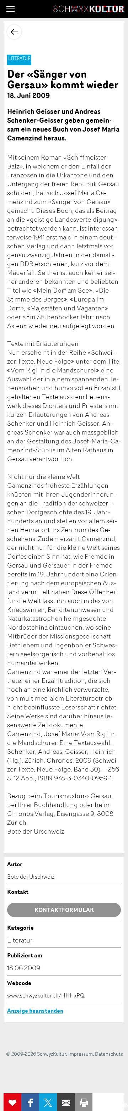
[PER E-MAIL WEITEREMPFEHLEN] (66, 1102)
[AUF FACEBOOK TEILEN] (30, 1102)
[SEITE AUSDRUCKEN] (83, 1102)
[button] (10, 9)
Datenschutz (109, 1053)
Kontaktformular (64, 910)
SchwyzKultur (88, 9)
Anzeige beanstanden (35, 1010)
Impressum (80, 1053)
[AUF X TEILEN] (48, 1102)
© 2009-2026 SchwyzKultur (36, 1053)
